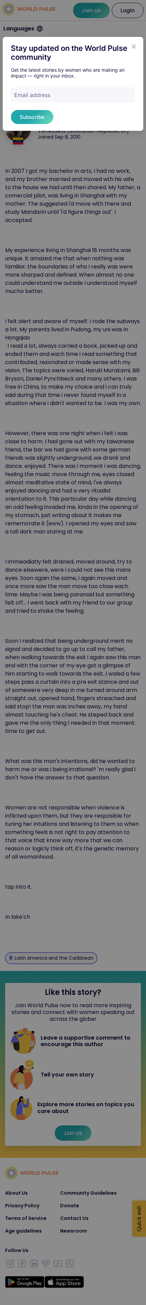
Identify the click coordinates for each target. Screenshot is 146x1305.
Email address (32, 95)
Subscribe (32, 117)
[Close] (133, 46)
